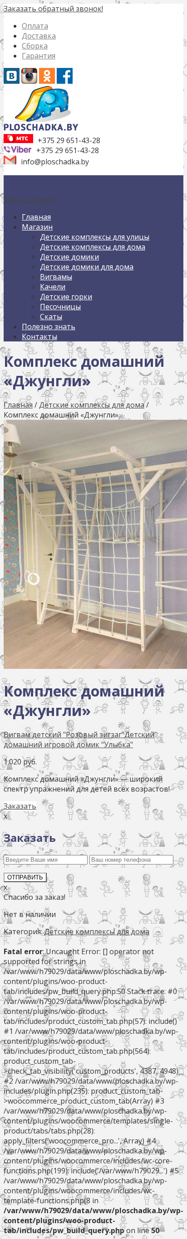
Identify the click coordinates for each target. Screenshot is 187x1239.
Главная (36, 217)
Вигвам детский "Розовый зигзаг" (64, 735)
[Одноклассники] (47, 81)
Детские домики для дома (86, 267)
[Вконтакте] (12, 81)
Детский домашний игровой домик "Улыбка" (79, 739)
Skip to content (29, 200)
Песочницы (60, 307)
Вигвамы (56, 277)
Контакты (39, 336)
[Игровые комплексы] (41, 129)
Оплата (35, 26)
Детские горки (66, 297)
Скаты (51, 317)
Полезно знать (48, 326)
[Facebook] (65, 81)
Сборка (35, 46)
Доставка (39, 36)
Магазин (37, 227)
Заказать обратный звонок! (53, 9)
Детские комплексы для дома (92, 247)
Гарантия (38, 56)
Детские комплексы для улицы (94, 237)
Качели (52, 287)
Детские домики (69, 257)
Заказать (20, 806)
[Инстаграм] (29, 81)
